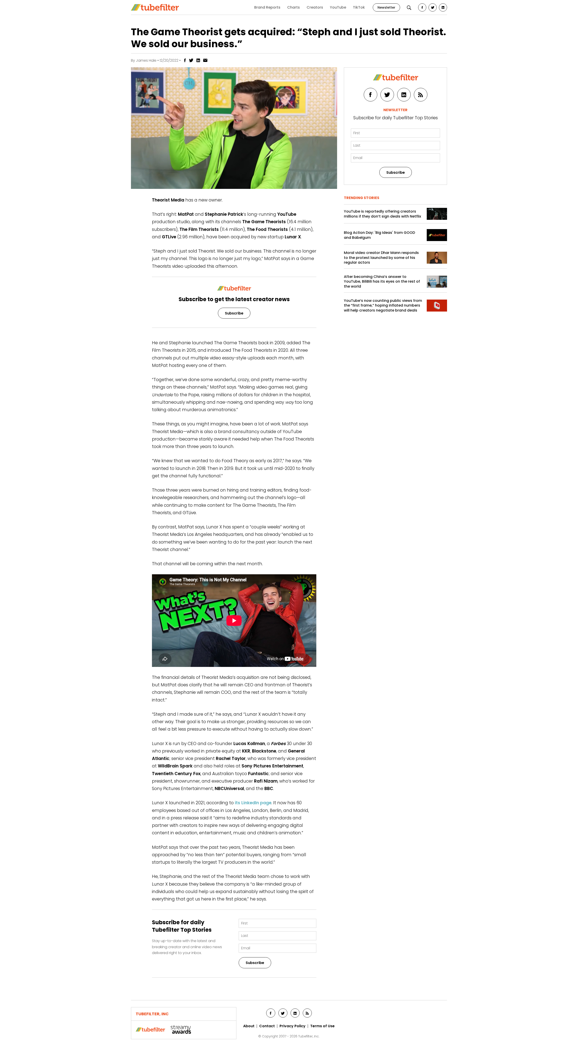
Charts (293, 7)
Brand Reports (267, 7)
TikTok (359, 7)
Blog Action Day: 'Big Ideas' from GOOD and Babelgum (379, 235)
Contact (267, 1026)
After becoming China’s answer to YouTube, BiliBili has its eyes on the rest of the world (382, 281)
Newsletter (386, 7)
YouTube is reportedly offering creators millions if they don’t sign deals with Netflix (382, 214)
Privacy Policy (292, 1026)
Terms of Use (322, 1026)
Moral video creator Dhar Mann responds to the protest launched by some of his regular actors (381, 257)
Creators (315, 7)
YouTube (338, 7)
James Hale (146, 60)
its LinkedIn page (253, 803)
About (248, 1026)
